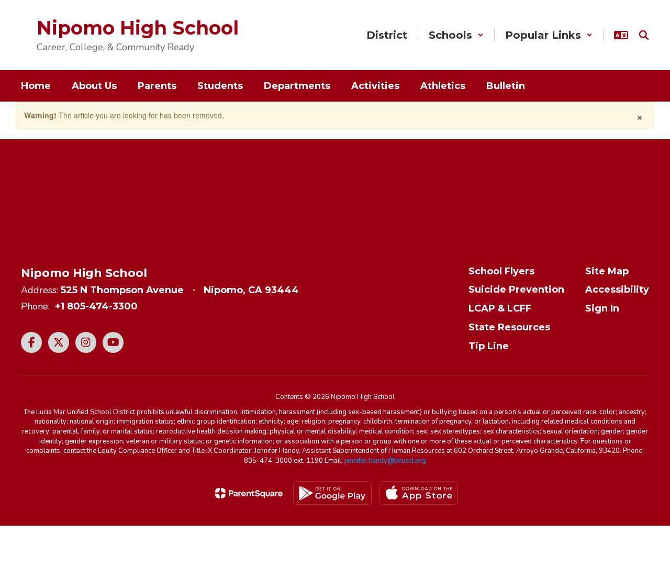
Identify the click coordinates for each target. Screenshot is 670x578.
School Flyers (501, 271)
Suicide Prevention (516, 289)
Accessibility (617, 289)
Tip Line (488, 346)
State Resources (509, 327)
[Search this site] (644, 35)
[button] (456, 35)
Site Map (607, 271)
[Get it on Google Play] (332, 493)
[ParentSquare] (249, 493)
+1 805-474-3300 (96, 306)
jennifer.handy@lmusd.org (385, 460)
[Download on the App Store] (418, 493)
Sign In (602, 308)
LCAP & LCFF (499, 308)
